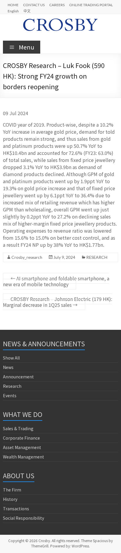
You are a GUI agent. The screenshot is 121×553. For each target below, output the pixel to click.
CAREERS (57, 5)
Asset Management (22, 447)
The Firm (12, 490)
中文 (27, 11)
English (13, 11)
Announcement (18, 377)
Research (12, 386)
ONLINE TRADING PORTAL (91, 5)
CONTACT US (34, 5)
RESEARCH (96, 257)
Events (9, 395)
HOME (13, 5)
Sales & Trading (18, 428)
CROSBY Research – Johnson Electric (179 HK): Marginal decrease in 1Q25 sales (57, 301)
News (8, 367)
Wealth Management (23, 457)
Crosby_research (26, 257)
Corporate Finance (21, 438)
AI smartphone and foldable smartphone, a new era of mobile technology (56, 281)
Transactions (16, 508)
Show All (11, 358)
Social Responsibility (23, 518)
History (10, 499)
